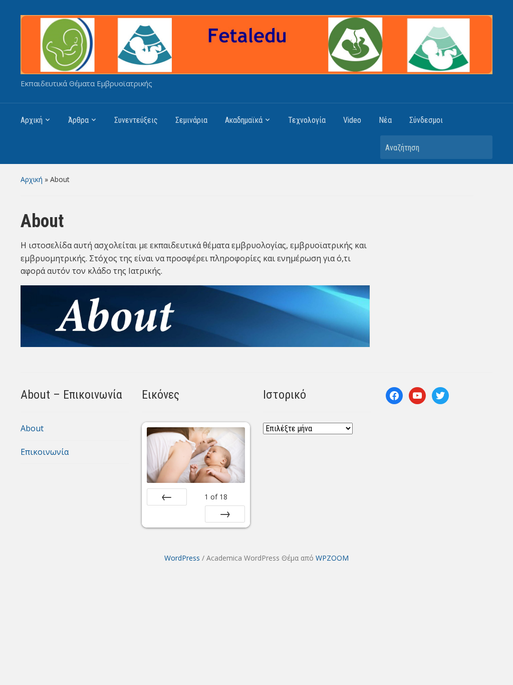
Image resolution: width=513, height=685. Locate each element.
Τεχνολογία (307, 120)
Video (352, 120)
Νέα (385, 120)
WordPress (182, 558)
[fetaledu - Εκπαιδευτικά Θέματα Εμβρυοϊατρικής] (256, 43)
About (32, 428)
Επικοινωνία (45, 451)
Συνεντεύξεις (136, 120)
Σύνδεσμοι (426, 120)
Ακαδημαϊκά (244, 120)
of (215, 496)
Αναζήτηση (479, 147)
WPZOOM (332, 558)
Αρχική (32, 120)
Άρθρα (78, 120)
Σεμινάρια (191, 120)
